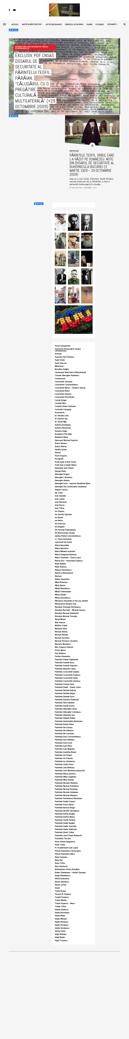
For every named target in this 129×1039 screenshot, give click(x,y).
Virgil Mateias (60, 934)
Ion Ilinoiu (59, 517)
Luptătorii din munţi (54, 24)
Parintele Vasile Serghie (65, 823)
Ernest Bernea (61, 443)
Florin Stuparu (61, 456)
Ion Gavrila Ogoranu (63, 514)
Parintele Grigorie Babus (65, 718)
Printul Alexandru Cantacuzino (68, 851)
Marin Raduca (60, 567)
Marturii (58, 576)
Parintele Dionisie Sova (64, 697)
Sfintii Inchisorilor (62, 879)
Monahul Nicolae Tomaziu (66, 616)
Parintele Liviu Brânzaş (65, 768)
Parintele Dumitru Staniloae (67, 700)
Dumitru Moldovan (63, 428)
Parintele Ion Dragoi (63, 755)
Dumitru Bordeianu (63, 425)
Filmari (58, 453)
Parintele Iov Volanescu (65, 761)
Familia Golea (61, 450)
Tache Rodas (60, 891)
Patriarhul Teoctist (63, 838)
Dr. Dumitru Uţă (61, 419)
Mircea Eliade (60, 595)
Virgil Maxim (60, 937)
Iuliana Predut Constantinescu (68, 536)
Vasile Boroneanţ (62, 913)
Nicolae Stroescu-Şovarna (66, 641)
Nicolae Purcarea (62, 638)
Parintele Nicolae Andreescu (67, 786)
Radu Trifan (60, 863)
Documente (111, 24)
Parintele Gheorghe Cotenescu (68, 712)
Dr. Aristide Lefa (62, 416)
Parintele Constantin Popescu (67, 675)
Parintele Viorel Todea (64, 832)
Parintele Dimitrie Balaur (65, 690)
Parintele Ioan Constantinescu (68, 737)
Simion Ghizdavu (62, 882)
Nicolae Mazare (61, 635)
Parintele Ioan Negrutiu (65, 749)
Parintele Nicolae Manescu (66, 795)
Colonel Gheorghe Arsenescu (67, 375)
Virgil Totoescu (61, 940)
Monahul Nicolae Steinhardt (67, 613)
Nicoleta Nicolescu (63, 644)
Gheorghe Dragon (62, 474)
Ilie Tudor (59, 493)
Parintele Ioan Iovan (63, 743)
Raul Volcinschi (61, 866)
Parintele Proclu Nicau (64, 805)
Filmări (89, 24)
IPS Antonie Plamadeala (65, 530)
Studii (57, 888)
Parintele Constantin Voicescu (67, 681)
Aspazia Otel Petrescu (64, 357)
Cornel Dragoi (60, 400)
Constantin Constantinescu (66, 385)
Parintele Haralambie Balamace (68, 721)
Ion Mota (59, 521)
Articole (15, 24)
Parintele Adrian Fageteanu (66, 660)
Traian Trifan (60, 906)
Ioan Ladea (59, 499)
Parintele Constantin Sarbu (66, 678)
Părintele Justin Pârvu (74, 24)
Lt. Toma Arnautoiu (63, 539)
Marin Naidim (60, 564)
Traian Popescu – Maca (65, 903)
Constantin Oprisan (63, 394)
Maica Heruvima (61, 548)
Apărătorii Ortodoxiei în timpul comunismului (68, 350)
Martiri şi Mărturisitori (31, 24)
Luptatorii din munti (63, 542)
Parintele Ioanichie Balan (65, 752)
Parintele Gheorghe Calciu (66, 709)
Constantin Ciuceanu (63, 382)
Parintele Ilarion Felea (64, 724)
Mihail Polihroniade (63, 592)
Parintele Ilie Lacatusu (64, 734)
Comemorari (60, 379)
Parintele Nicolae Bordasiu (66, 789)
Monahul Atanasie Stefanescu (68, 607)
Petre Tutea (60, 845)
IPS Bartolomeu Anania (65, 533)
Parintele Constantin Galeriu (67, 672)
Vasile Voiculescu (62, 928)
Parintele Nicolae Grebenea (66, 792)
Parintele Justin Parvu (64, 764)
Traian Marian (61, 900)
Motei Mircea (60, 619)
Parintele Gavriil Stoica (64, 706)
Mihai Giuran (60, 585)
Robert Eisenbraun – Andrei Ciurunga (70, 873)
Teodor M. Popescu (63, 894)
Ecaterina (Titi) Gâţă (63, 434)
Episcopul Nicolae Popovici (66, 440)
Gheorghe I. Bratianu (63, 477)
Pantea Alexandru (62, 656)
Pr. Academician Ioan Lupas (66, 848)
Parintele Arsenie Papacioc (66, 666)
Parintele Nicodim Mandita (66, 783)
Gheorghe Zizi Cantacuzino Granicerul (71, 487)
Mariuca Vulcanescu (63, 570)
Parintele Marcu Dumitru (65, 774)
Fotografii (99, 24)
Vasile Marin (60, 916)
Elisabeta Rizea (61, 437)
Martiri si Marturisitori (64, 573)
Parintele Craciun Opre (64, 684)
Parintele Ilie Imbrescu (64, 730)
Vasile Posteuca (61, 925)
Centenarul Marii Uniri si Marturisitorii (70, 372)
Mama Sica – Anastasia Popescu (69, 561)
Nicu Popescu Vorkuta (64, 647)
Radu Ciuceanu (61, 857)
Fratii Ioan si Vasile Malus (65, 465)
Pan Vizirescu (60, 653)
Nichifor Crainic (61, 625)
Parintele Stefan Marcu (65, 817)
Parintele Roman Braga (65, 808)
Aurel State (60, 360)
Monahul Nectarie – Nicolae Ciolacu (70, 610)
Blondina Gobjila (62, 369)
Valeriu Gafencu (61, 910)
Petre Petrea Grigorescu (65, 842)
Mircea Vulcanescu (62, 598)
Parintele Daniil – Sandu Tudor (68, 687)
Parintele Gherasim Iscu (65, 715)
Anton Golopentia (62, 346)
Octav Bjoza (60, 650)
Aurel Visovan (61, 363)
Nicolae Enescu (61, 632)
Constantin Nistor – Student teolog (70, 388)
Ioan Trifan (59, 508)
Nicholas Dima (61, 629)
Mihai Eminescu (61, 582)
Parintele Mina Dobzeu (64, 780)
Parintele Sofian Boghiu (65, 814)
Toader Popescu (62, 897)
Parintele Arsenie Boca (64, 663)
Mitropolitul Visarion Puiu (65, 604)
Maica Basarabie (62, 545)
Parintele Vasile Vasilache (66, 829)
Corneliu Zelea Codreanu (65, 406)
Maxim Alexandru (62, 579)
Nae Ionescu (60, 622)
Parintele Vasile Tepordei (65, 826)
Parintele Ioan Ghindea (64, 740)
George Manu (60, 471)
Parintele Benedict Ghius (65, 669)
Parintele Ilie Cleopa (63, 727)
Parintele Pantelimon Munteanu (68, 798)
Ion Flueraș (59, 511)
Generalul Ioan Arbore (64, 468)
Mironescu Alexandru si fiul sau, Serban (71, 601)
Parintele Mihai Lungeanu (65, 777)
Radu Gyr (59, 860)
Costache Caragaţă (63, 409)
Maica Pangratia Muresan (65, 555)
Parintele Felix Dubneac (65, 703)
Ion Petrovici (60, 524)
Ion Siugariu (59, 527)
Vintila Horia (60, 931)
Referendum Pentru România (67, 869)
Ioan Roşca (59, 505)
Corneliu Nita (60, 403)
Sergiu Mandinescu (62, 876)
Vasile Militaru (61, 919)
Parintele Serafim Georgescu (67, 811)
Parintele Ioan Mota (63, 746)
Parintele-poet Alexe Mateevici (68, 835)
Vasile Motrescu (61, 922)
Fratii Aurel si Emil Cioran (65, 462)
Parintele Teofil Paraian (65, 820)
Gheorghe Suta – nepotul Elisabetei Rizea (72, 483)
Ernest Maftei (61, 447)
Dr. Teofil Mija (61, 422)
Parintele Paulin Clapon (65, 801)
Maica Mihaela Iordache (65, 551)
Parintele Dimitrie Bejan (65, 693)
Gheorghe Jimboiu (62, 480)
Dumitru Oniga (61, 431)
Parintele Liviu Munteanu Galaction (70, 771)
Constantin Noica (62, 391)
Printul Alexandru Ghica (65, 854)
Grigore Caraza (61, 490)
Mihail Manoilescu (62, 588)
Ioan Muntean (61, 502)
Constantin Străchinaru (64, 397)
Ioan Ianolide (60, 496)
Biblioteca (59, 366)
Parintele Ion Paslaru (64, 758)
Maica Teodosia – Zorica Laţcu (68, 558)
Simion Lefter (60, 885)
